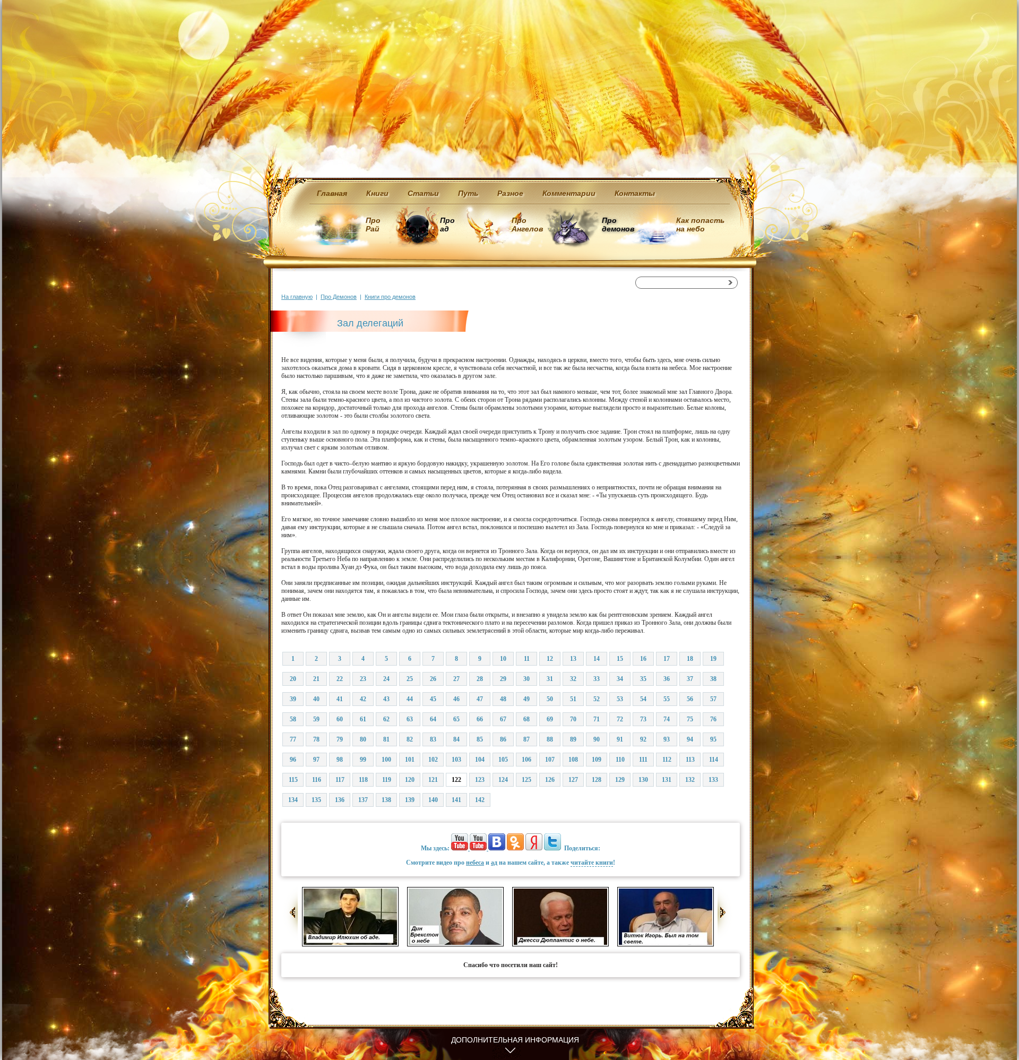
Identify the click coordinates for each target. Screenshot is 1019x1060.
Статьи (423, 193)
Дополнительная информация (515, 1040)
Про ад (446, 224)
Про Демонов (339, 297)
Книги (377, 193)
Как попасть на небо (700, 224)
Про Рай (373, 224)
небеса (475, 862)
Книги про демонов (390, 297)
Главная (332, 193)
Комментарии (568, 193)
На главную (297, 297)
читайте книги (592, 862)
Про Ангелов (527, 224)
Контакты (635, 193)
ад (494, 862)
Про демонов (618, 224)
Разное (510, 193)
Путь (468, 193)
